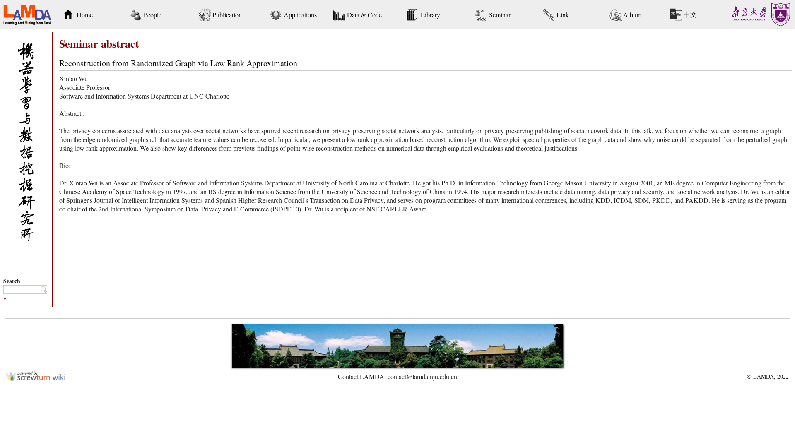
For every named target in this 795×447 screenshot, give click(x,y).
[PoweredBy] (35, 378)
